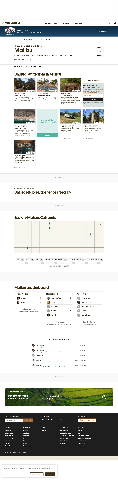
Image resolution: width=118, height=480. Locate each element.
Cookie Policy (82, 443)
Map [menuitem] (27, 66)
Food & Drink (27, 433)
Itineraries (26, 435)
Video (25, 440)
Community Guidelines (67, 435)
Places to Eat (9, 438)
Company (81, 427)
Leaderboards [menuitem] (36, 66)
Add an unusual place (25, 311)
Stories (25, 430)
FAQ (79, 433)
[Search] (115, 23)
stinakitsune (39, 355)
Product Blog (64, 438)
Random (8, 440)
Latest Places (9, 433)
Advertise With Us (83, 435)
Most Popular (9, 435)
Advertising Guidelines (85, 438)
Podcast (25, 443)
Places (7, 427)
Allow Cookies (50, 474)
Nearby (7, 443)
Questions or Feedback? (59, 458)
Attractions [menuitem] (18, 66)
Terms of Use (82, 446)
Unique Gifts (63, 440)
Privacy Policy (93, 103)
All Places (8, 430)
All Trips (44, 430)
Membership (64, 430)
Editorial (26, 427)
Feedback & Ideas (65, 433)
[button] (27, 91)
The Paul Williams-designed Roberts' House (55, 367)
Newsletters (27, 446)
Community (64, 427)
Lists (24, 438)
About (80, 430)
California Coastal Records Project (54, 352)
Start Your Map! (102, 31)
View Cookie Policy (21, 470)
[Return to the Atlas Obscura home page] (11, 23)
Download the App (88, 420)
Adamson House (47, 357)
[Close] (55, 466)
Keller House (48, 347)
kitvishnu (38, 360)
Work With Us (64, 443)
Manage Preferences (36, 474)
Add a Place (9, 446)
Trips (43, 427)
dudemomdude (41, 345)
